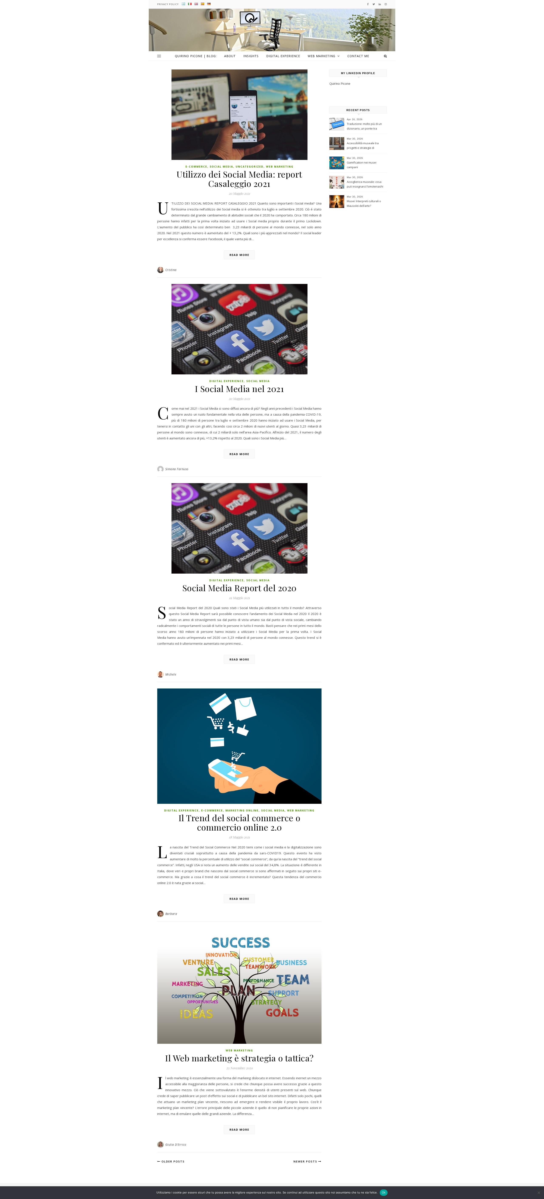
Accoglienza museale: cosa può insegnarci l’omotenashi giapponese (365, 184)
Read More (239, 255)
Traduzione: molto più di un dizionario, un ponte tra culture (364, 126)
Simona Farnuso (176, 469)
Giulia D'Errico (175, 1145)
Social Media (221, 166)
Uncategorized (250, 166)
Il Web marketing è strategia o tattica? (239, 1058)
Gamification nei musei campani (361, 165)
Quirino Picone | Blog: (196, 56)
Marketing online (242, 810)
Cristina (171, 270)
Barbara (171, 914)
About (230, 56)
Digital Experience (283, 56)
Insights (251, 56)
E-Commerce (196, 166)
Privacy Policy (168, 4)
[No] (539, 1193)
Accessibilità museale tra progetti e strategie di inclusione (363, 146)
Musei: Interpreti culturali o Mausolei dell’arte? (364, 203)
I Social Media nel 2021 (239, 388)
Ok (384, 1192)
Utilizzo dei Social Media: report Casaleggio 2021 (239, 178)
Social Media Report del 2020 (239, 587)
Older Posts (172, 1161)
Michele (170, 674)
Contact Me (358, 56)
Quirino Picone (339, 83)
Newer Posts (305, 1161)
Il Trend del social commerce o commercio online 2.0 (239, 822)
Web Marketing (321, 56)
